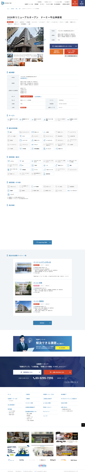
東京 (19, 8)
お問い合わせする (26, 96)
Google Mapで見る (41, 242)
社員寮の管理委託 (30, 407)
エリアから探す (12, 411)
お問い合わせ (75, 2)
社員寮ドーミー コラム (48, 394)
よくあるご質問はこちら (71, 382)
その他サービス (30, 417)
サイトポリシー (19, 471)
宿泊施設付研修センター (31, 411)
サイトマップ (10, 471)
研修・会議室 (29, 413)
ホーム (8, 8)
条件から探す (11, 412)
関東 (16, 8)
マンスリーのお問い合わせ (67, 411)
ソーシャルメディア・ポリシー (41, 471)
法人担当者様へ (57, 4)
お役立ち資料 (64, 403)
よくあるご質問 (58, 1)
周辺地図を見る (23, 78)
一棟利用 (28, 398)
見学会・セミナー (48, 1)
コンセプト (11, 400)
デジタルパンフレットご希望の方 (69, 398)
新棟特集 (40, 1)
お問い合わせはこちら (57, 372)
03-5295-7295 (44, 378)
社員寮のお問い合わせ (66, 409)
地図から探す (11, 414)
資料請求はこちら (26, 372)
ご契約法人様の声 (66, 4)
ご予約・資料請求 (30, 420)
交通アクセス (29, 418)
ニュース (45, 416)
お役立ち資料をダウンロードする (62, 46)
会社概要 (67, 1)
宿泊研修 (28, 415)
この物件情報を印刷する (71, 56)
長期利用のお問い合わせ (57, 51)
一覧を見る (41, 323)
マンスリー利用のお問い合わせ (71, 51)
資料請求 (82, 2)
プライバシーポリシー (29, 471)
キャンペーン (46, 411)
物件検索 (36, 4)
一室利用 (28, 394)
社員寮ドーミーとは (29, 4)
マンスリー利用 (49, 4)
